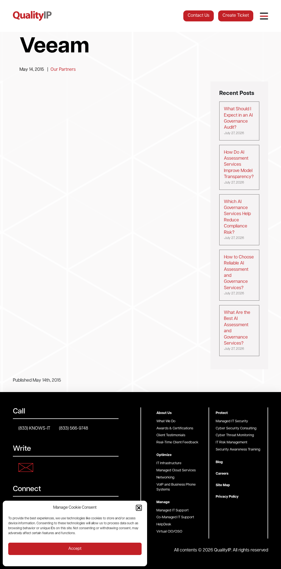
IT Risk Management (231, 442)
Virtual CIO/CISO (169, 531)
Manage (163, 502)
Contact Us (198, 15)
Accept (75, 549)
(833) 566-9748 (73, 428)
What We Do (165, 421)
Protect (222, 413)
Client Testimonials (170, 435)
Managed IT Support (172, 510)
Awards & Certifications (174, 428)
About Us (164, 413)
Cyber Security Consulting (236, 428)
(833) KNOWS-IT (34, 428)
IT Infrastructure (168, 463)
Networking (165, 477)
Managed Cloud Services (176, 470)
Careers (222, 473)
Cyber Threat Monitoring (235, 435)
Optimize (164, 455)
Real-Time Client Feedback (177, 442)
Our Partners (63, 69)
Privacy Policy (227, 496)
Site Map (223, 485)
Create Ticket (236, 15)
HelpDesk (163, 524)
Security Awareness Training (238, 449)
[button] (139, 508)
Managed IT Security (232, 421)
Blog (219, 462)
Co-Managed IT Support (175, 517)
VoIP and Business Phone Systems (176, 487)
